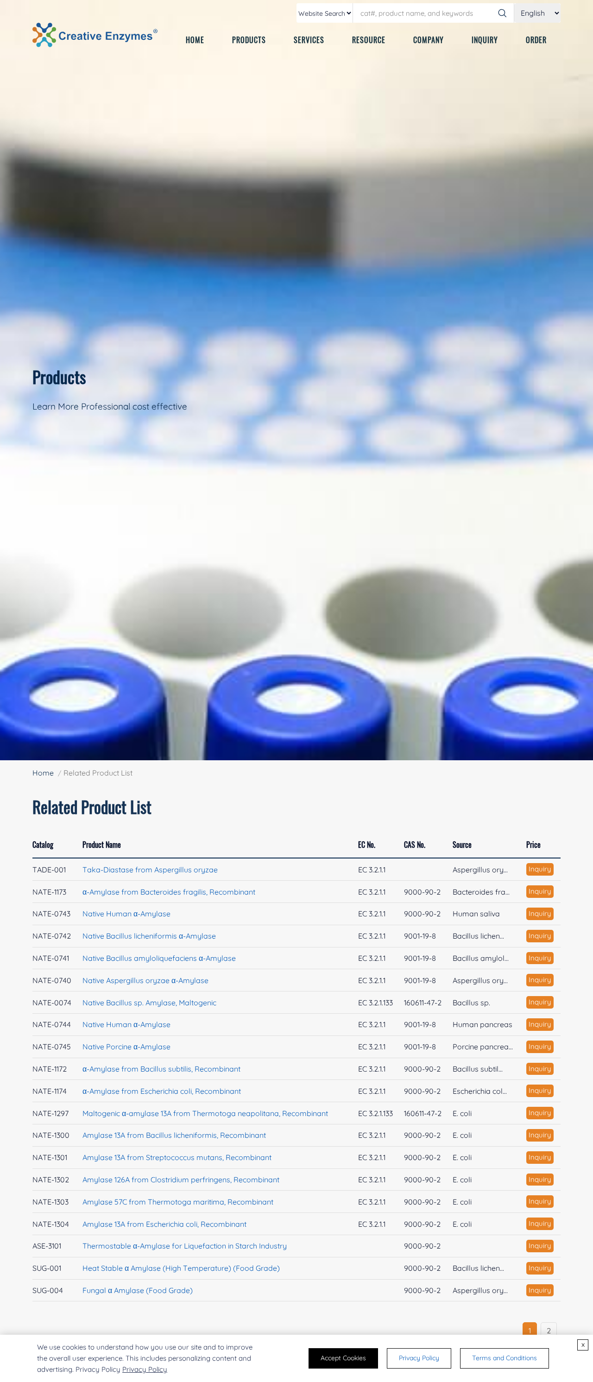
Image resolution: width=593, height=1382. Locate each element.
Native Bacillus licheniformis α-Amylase (149, 935)
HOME (195, 39)
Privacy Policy (144, 1369)
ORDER (536, 39)
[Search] (502, 13)
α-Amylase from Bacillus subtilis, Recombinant (161, 1068)
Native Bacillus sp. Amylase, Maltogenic (149, 1002)
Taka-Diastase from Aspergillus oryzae (150, 869)
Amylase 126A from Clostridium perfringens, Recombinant (180, 1179)
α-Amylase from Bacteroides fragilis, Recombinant (168, 891)
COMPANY (428, 39)
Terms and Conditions (504, 1358)
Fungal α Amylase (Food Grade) (137, 1290)
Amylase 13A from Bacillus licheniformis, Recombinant (174, 1135)
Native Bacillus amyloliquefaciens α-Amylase (159, 958)
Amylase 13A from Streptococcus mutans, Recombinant (176, 1157)
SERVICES (309, 39)
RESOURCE (368, 39)
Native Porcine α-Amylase (126, 1046)
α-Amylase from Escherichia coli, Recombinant (161, 1091)
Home (43, 772)
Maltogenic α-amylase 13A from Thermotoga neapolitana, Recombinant (205, 1113)
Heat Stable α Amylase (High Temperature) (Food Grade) (181, 1268)
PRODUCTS (249, 39)
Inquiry (540, 869)
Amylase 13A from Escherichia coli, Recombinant (164, 1224)
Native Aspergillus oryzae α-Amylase (145, 980)
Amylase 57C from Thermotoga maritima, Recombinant (177, 1201)
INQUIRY (485, 39)
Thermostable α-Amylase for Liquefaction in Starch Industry (184, 1245)
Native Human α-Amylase (126, 913)
